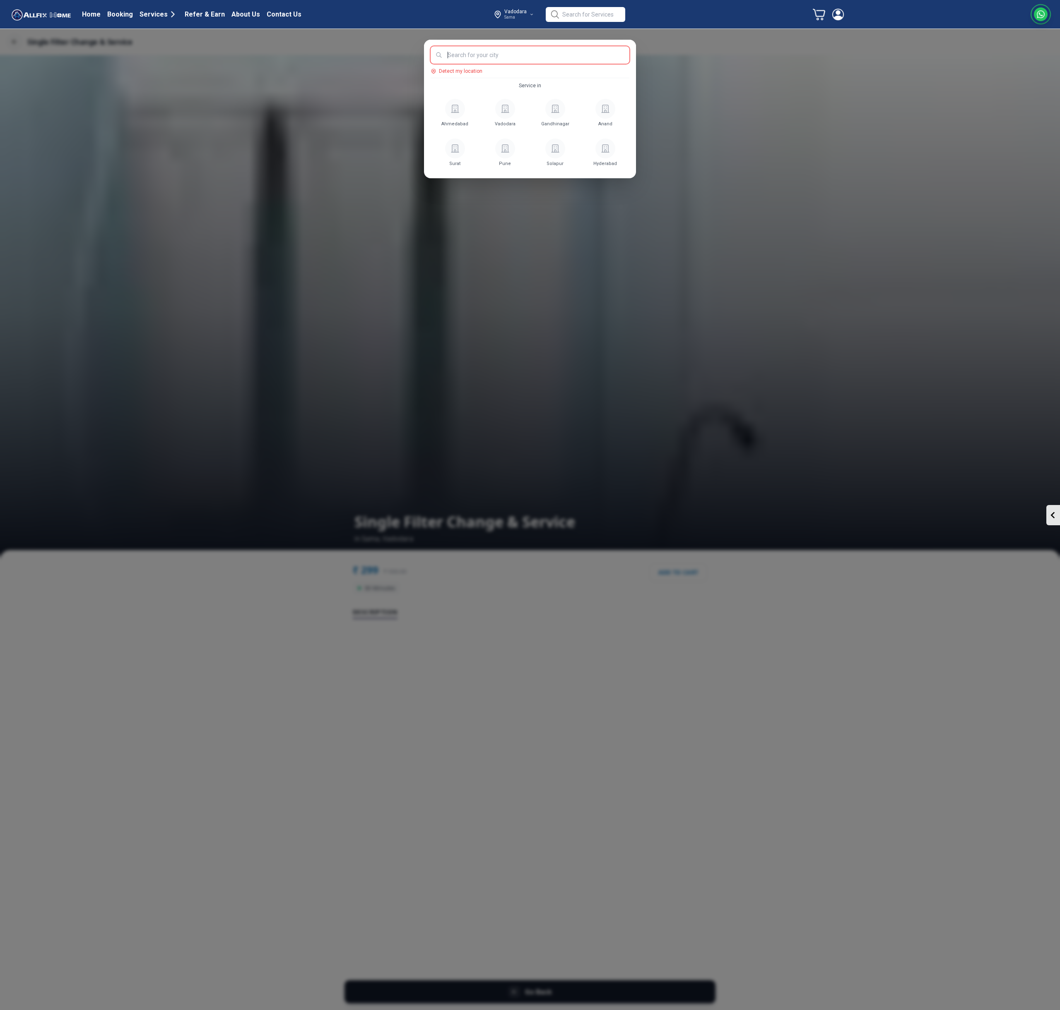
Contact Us (284, 14)
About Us (245, 14)
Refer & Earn (205, 14)
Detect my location (460, 71)
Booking (120, 14)
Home (91, 14)
